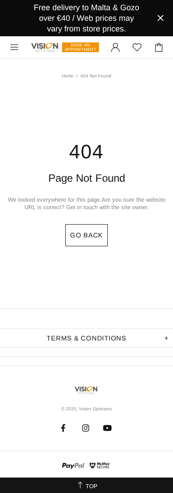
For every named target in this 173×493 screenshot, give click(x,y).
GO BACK (86, 235)
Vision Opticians (45, 47)
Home (68, 75)
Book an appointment (80, 47)
